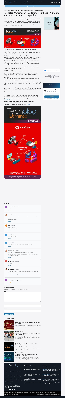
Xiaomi (40, 6)
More (44, 1)
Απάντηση (9, 210)
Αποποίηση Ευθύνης (46, 392)
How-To (22, 2)
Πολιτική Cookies (21, 392)
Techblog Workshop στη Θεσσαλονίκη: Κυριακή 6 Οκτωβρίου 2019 (26, 344)
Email (5, 308)
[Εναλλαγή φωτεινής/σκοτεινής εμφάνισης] (59, 2)
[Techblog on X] (56, 2)
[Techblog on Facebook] (51, 2)
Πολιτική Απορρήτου (55, 98)
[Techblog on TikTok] (15, 389)
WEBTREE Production (15, 394)
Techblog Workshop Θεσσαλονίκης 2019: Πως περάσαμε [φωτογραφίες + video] (27, 334)
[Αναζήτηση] (49, 2)
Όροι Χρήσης (6, 392)
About (10, 394)
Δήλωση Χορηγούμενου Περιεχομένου (29, 392)
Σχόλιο (5, 291)
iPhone (31, 6)
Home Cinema (34, 2)
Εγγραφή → (52, 96)
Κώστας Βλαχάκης (11, 214)
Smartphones (16, 1)
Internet (40, 1)
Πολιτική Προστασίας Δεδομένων (13, 392)
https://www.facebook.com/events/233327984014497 (17, 274)
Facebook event (7, 99)
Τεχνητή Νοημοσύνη (26, 2)
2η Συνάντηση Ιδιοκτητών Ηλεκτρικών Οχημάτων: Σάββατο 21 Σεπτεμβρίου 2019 (26, 355)
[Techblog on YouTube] (54, 2)
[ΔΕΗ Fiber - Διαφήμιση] (51, 23)
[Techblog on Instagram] (52, 2)
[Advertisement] (22, 191)
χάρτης (28, 104)
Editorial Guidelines (52, 392)
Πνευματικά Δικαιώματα (39, 392)
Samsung (35, 6)
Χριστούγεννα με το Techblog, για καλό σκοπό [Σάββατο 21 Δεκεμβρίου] (28, 323)
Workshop (17, 320)
